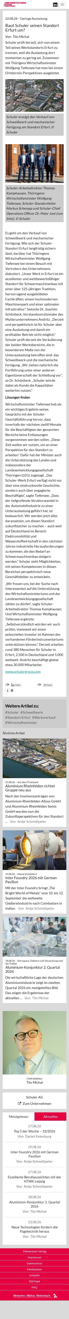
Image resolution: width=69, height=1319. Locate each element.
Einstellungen (12, 690)
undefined (7, 685)
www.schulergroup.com (23, 672)
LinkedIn (34, 1275)
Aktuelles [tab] (51, 1117)
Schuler (13, 712)
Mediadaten (34, 1269)
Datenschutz (34, 1263)
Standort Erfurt (18, 717)
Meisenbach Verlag (34, 1251)
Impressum (34, 1257)
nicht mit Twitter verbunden (39, 685)
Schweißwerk (32, 712)
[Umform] (14, 4)
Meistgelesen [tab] (18, 1117)
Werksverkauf (45, 717)
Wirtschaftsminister (22, 722)
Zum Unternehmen (37, 1103)
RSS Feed (34, 1281)
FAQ (34, 1287)
